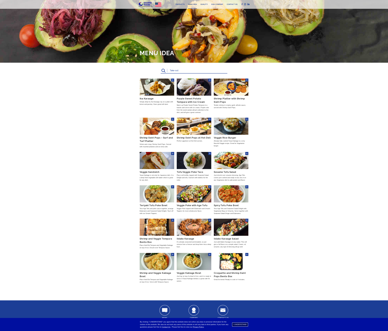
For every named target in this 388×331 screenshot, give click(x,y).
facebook (242, 4)
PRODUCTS (180, 4)
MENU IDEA (192, 4)
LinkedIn (248, 4)
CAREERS (194, 318)
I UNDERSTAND (240, 324)
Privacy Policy (198, 327)
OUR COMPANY (217, 4)
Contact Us (166, 327)
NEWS (164, 318)
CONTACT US (232, 4)
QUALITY (204, 4)
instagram (245, 4)
